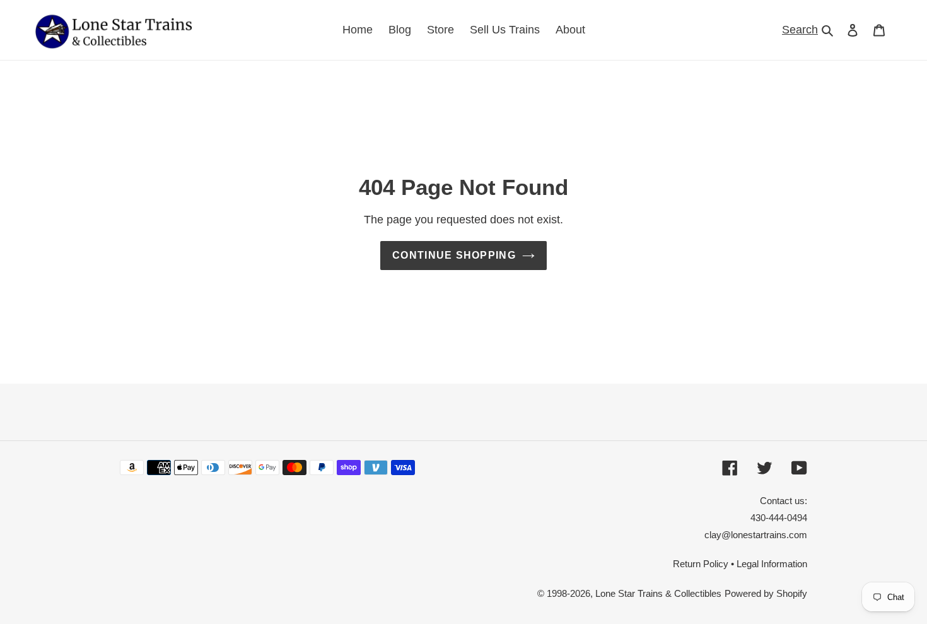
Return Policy (700, 563)
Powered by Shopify (766, 593)
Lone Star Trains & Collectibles (658, 593)
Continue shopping (454, 255)
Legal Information (772, 563)
